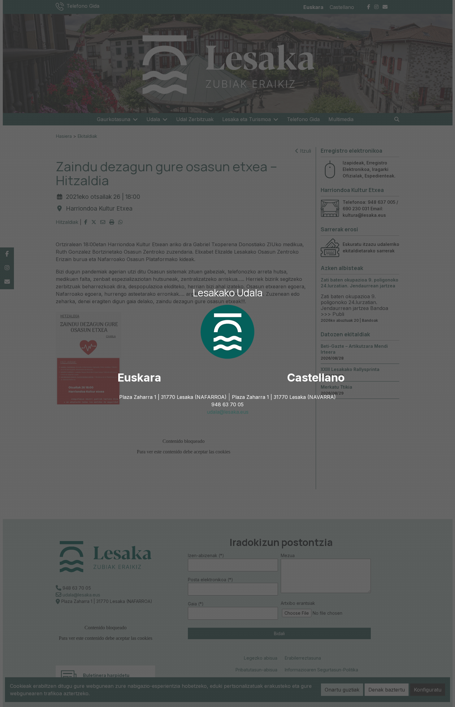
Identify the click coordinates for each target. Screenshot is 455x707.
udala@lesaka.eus (228, 412)
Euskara (139, 377)
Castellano (316, 377)
